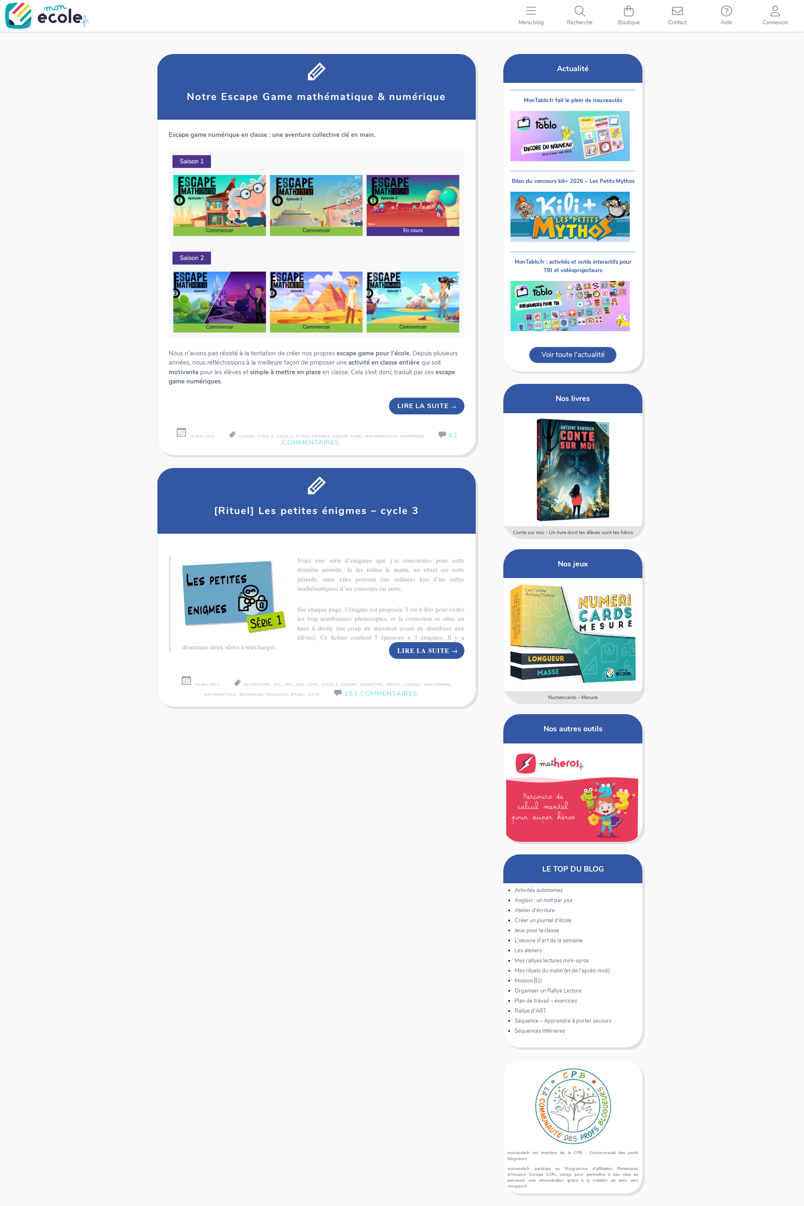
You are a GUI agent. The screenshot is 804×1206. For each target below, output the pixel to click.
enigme (349, 684)
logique (412, 684)
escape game (347, 436)
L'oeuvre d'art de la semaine (549, 940)
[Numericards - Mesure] (573, 634)
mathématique (381, 436)
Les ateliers (528, 950)
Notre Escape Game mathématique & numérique (316, 96)
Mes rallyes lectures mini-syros (552, 960)
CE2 (277, 684)
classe (246, 436)
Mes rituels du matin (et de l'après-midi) (562, 971)
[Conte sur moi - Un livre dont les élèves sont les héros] (573, 469)
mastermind (437, 684)
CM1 (288, 684)
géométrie (371, 684)
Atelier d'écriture (535, 910)
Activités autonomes (539, 890)
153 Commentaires (380, 693)
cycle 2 (265, 436)
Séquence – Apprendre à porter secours (563, 1021)
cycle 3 (285, 436)
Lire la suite (427, 406)
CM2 (300, 684)
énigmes (321, 436)
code (313, 684)
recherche (251, 694)
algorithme (257, 684)
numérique (412, 436)
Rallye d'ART (530, 1011)
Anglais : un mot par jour (544, 900)
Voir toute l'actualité (573, 355)
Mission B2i (528, 981)
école (302, 436)
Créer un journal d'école (543, 920)
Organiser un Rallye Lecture (548, 991)
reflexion (277, 694)
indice (393, 684)
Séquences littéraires (540, 1031)
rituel (298, 694)
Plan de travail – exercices (546, 1001)
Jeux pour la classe (537, 930)
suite (314, 694)
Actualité (573, 68)
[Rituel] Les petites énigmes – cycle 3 (316, 510)
